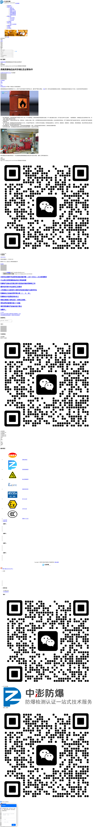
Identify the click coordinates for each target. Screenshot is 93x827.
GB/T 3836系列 (13, 24)
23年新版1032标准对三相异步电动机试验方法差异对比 (19, 290)
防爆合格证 (12, 9)
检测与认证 (9, 6)
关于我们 (9, 28)
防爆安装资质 (13, 14)
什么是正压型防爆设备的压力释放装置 (13, 280)
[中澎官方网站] (46, 565)
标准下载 (9, 22)
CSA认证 (12, 20)
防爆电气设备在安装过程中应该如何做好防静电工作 (18, 283)
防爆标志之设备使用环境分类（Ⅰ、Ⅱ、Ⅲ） (16, 293)
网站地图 (57, 562)
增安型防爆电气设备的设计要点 (11, 306)
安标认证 (12, 8)
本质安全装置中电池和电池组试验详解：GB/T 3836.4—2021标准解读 (24, 277)
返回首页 (9, 5)
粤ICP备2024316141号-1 (8, 568)
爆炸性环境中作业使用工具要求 (11, 287)
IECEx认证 (12, 17)
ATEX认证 (12, 18)
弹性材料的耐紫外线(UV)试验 (10, 303)
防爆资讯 (9, 25)
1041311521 (3, 257)
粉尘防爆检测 (13, 13)
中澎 (44, 88)
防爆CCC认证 (13, 10)
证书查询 (9, 21)
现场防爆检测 (13, 12)
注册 (8, 37)
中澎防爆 (8, 272)
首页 (2, 62)
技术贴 (8, 26)
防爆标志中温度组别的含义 (10, 296)
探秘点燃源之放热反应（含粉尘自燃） (13, 300)
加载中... (3, 309)
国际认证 (9, 16)
